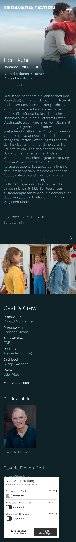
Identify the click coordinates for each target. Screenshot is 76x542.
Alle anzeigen (18, 382)
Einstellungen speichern (19, 532)
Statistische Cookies (18, 502)
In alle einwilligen (45, 532)
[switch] (16, 496)
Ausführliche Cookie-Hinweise (21, 484)
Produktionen (18, 74)
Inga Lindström (19, 78)
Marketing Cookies (17, 513)
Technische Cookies (18, 491)
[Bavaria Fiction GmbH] (29, 7)
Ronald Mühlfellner (19, 321)
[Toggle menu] (69, 8)
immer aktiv (19, 495)
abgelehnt (18, 507)
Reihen (39, 74)
